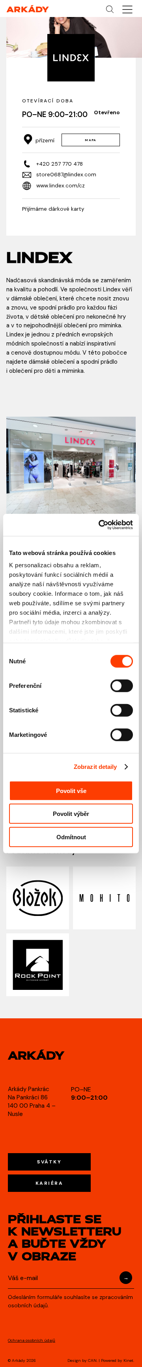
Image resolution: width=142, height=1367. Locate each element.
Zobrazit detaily (95, 766)
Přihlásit (126, 1277)
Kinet (128, 1360)
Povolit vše (71, 790)
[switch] (121, 685)
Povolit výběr (71, 813)
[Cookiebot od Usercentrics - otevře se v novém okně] (100, 525)
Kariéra (50, 1183)
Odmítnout (71, 836)
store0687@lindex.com (66, 174)
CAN (92, 1360)
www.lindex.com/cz (60, 185)
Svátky (49, 1162)
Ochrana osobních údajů (31, 1340)
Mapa (91, 140)
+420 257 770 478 (59, 163)
